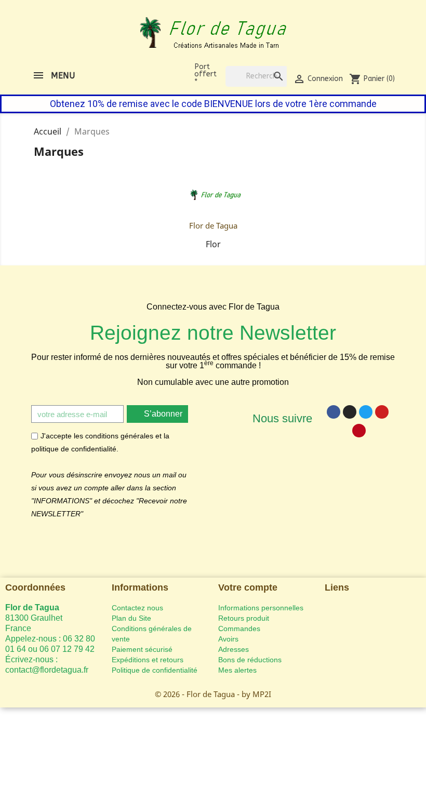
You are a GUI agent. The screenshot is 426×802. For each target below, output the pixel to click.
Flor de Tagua (213, 225)
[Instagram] (349, 412)
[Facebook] (333, 412)
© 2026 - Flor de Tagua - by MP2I (213, 694)
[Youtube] (382, 412)
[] (268, 65)
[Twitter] (365, 412)
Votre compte (247, 587)
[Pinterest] (359, 430)
